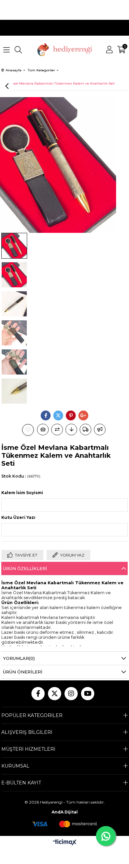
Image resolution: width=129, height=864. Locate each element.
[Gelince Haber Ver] (100, 429)
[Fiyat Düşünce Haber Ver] (71, 429)
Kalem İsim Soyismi (22, 492)
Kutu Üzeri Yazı (18, 517)
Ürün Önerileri (22, 671)
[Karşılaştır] (57, 429)
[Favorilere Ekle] (28, 430)
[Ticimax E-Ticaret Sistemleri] (64, 842)
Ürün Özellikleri (25, 568)
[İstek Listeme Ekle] (43, 429)
